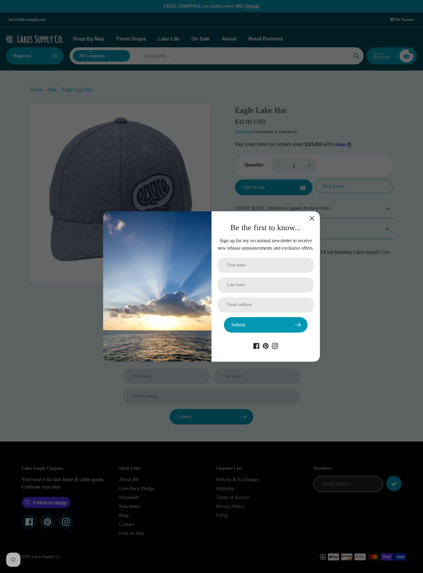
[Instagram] (275, 345)
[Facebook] (256, 345)
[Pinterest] (266, 345)
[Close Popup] (312, 218)
